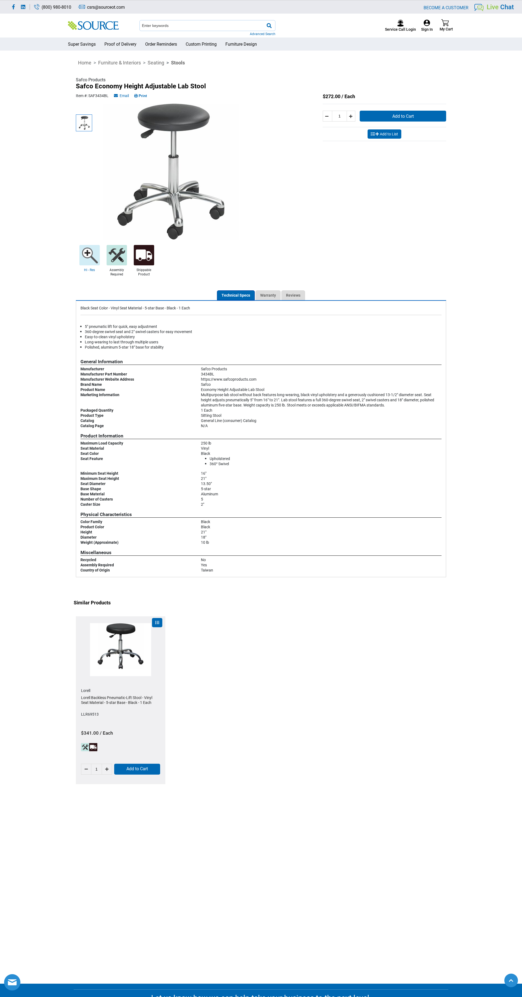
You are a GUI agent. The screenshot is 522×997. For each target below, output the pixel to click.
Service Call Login (400, 29)
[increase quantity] (351, 116)
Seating (156, 62)
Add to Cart (403, 116)
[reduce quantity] (327, 116)
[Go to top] (511, 980)
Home (84, 62)
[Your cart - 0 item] (445, 25)
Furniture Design (241, 44)
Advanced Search (262, 34)
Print (143, 96)
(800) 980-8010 (56, 7)
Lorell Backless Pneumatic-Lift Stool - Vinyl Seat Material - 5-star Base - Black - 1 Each (116, 700)
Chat (500, 6)
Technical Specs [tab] (236, 295)
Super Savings (82, 44)
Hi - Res (89, 270)
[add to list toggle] (157, 622)
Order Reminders (161, 44)
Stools (178, 62)
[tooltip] (85, 747)
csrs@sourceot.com (106, 7)
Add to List (389, 133)
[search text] (269, 25)
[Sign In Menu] (427, 25)
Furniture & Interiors (119, 62)
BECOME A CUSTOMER (446, 7)
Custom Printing (201, 44)
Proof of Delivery (120, 44)
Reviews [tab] (293, 295)
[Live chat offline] (12, 982)
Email (124, 95)
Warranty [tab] (268, 295)
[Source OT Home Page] (93, 25)
